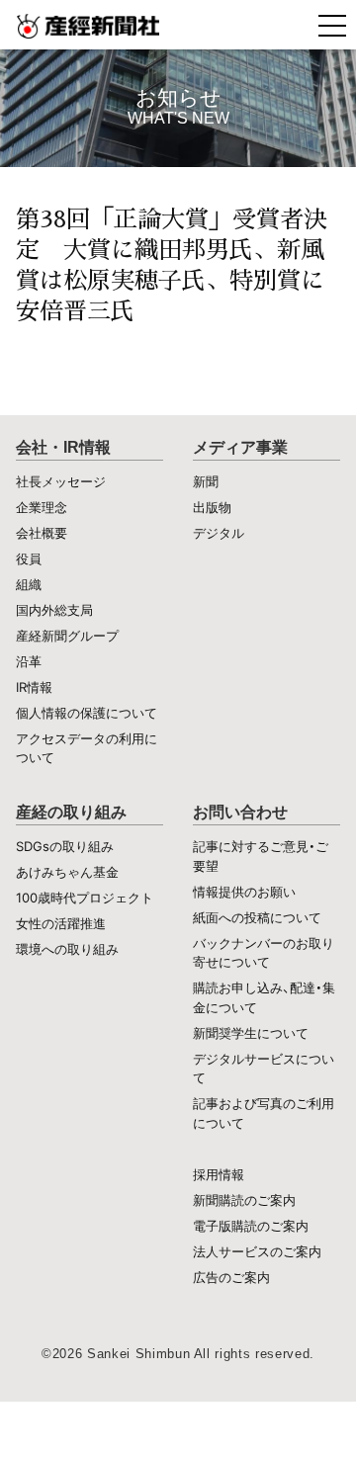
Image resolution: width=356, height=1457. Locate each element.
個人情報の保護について (86, 713)
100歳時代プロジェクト (84, 897)
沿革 (29, 661)
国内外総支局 (54, 610)
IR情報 (34, 687)
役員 (29, 558)
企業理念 (41, 507)
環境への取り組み (67, 949)
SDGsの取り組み (65, 846)
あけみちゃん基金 (67, 872)
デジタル (218, 533)
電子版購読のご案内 (251, 1226)
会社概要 (41, 533)
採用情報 (218, 1174)
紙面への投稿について (257, 917)
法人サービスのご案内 (257, 1251)
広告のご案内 (231, 1277)
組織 (29, 584)
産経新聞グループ (67, 635)
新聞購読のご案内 (244, 1200)
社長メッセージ (61, 481)
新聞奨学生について (251, 1033)
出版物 (212, 507)
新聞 (206, 481)
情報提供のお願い (244, 892)
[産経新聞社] (178, 24)
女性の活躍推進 (61, 923)
